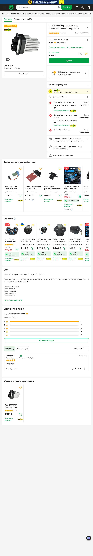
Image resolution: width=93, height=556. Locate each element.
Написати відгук (46, 341)
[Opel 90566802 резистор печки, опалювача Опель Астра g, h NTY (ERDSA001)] (14, 394)
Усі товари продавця (75, 47)
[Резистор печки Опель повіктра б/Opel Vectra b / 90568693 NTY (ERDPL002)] (14, 176)
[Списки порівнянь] (82, 7)
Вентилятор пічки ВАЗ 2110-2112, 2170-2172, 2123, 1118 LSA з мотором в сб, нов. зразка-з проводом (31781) (44, 241)
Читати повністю (13, 300)
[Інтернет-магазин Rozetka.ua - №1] (11, 7)
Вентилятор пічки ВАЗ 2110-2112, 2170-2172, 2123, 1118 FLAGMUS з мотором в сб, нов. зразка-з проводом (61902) (28, 241)
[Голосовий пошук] (58, 7)
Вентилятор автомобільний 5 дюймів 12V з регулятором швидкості (11, 241)
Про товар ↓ (24, 73)
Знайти (66, 7)
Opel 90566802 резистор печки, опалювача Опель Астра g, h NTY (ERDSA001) (12, 406)
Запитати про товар (57, 47)
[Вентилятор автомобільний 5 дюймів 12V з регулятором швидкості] (12, 230)
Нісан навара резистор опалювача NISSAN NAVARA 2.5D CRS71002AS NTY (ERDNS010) (53, 188)
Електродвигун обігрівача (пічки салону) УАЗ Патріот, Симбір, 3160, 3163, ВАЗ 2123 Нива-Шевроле (59, 241)
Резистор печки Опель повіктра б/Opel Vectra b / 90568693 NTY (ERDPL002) (11, 188)
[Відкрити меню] (4, 7)
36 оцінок (61, 43)
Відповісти (14, 369)
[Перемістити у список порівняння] (80, 54)
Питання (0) (22, 348)
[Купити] (21, 196)
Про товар (8, 19)
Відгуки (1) (9, 348)
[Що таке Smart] (7, 29)
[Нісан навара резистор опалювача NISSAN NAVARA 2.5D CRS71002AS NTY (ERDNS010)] (53, 176)
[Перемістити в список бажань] (86, 54)
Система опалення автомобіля (21, 14)
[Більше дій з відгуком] (84, 369)
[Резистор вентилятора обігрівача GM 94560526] (33, 176)
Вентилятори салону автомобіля (47, 14)
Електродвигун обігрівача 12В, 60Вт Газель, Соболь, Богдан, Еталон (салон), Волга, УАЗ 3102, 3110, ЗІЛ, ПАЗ (75, 241)
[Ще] (87, 27)
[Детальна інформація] (15, 219)
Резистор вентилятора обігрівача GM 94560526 (33, 188)
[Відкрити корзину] (88, 7)
